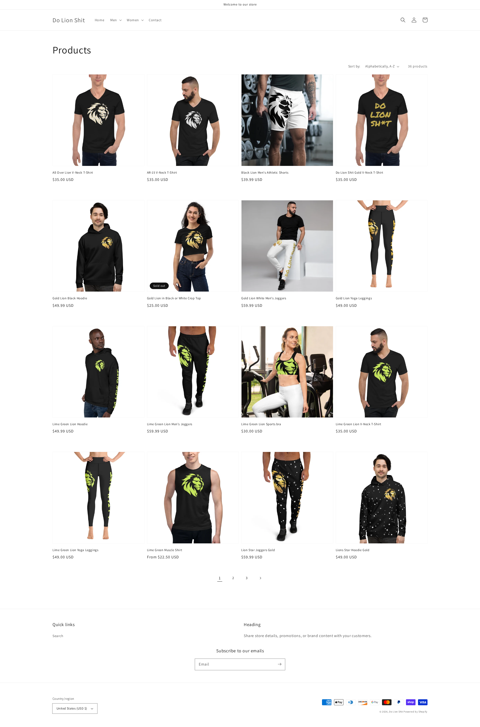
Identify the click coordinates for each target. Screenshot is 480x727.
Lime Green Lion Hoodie (70, 424)
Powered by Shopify (416, 711)
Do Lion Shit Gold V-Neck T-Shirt (359, 172)
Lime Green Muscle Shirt (164, 550)
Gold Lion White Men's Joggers (263, 298)
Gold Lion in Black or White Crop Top (174, 298)
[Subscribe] (279, 664)
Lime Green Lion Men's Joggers (169, 424)
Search (58, 636)
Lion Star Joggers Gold (258, 550)
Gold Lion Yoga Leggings (354, 298)
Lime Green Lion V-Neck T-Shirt (358, 424)
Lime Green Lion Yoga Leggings (75, 550)
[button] (115, 20)
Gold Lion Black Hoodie (69, 298)
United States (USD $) (71, 708)
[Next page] (260, 578)
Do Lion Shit (396, 711)
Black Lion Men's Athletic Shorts (264, 172)
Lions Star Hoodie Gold (353, 550)
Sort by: (354, 66)
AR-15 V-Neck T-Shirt (162, 172)
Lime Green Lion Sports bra (261, 424)
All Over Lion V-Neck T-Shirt (72, 172)
